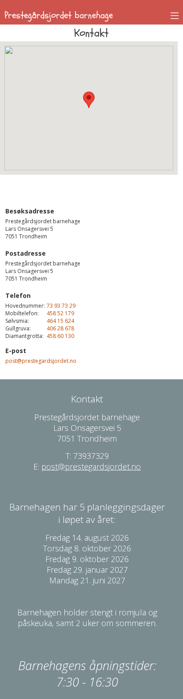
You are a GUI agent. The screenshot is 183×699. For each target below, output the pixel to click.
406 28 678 (60, 328)
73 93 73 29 (61, 305)
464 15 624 (60, 321)
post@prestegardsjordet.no (40, 361)
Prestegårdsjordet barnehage (58, 15)
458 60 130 (60, 336)
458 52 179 (60, 313)
